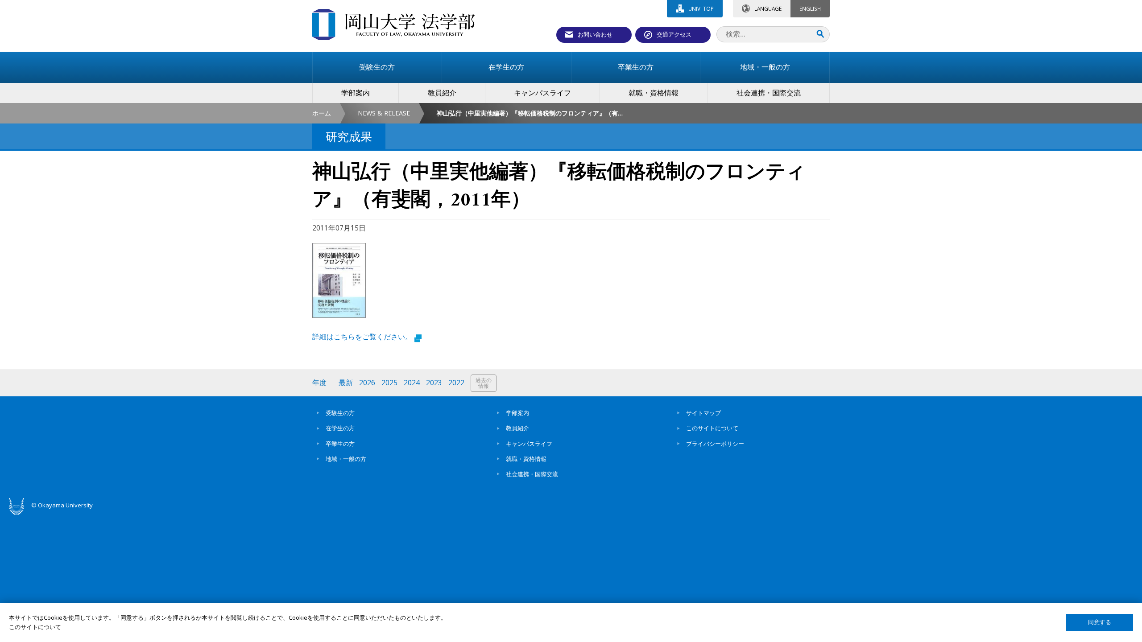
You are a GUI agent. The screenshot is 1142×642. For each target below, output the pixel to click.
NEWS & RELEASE (384, 113)
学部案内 (517, 413)
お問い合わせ (595, 34)
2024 (412, 383)
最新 (346, 383)
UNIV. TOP (701, 8)
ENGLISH (810, 8)
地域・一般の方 (346, 459)
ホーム (321, 113)
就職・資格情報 (526, 459)
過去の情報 (484, 383)
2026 (367, 383)
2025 (389, 383)
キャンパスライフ (529, 444)
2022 (456, 383)
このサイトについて (712, 428)
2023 (434, 383)
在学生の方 (340, 428)
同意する (1099, 622)
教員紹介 (517, 428)
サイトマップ (703, 413)
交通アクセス (674, 34)
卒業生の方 (340, 444)
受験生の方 (340, 413)
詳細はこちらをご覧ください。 (362, 337)
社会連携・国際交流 (532, 474)
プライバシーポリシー (715, 444)
